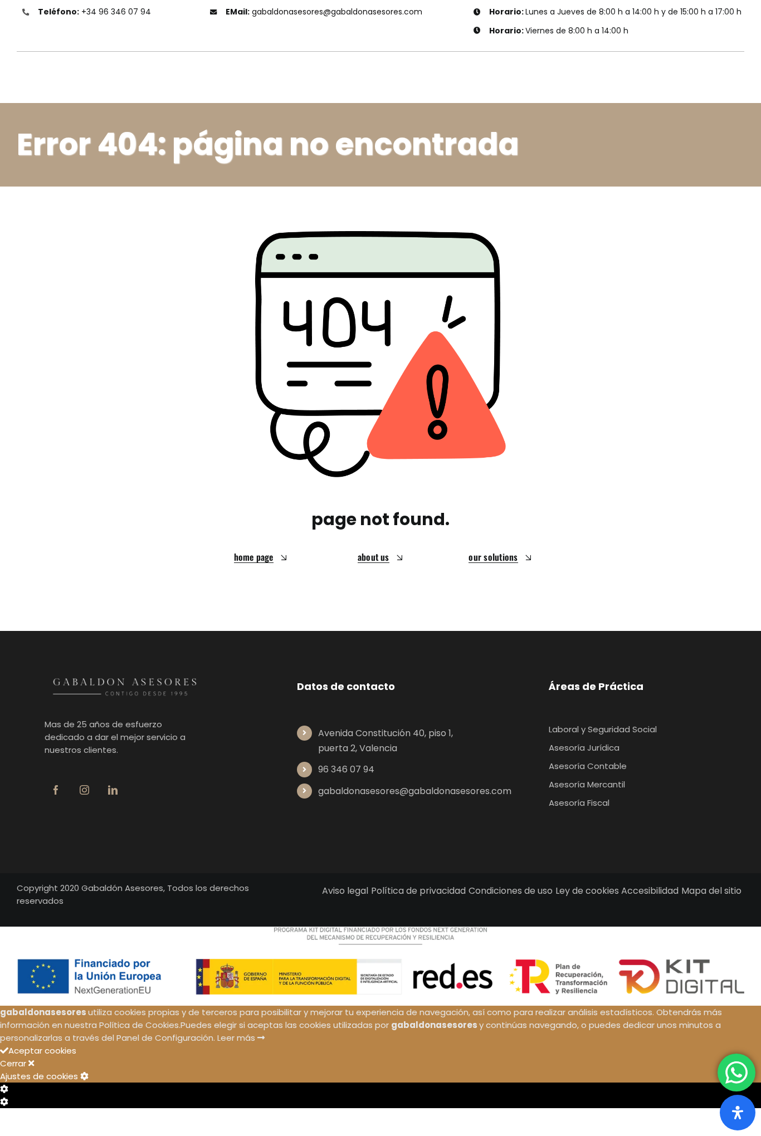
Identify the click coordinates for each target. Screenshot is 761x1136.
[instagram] (84, 789)
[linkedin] (112, 789)
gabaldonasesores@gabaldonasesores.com (337, 11)
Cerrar (14, 1063)
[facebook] (56, 789)
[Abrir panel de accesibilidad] (737, 1112)
